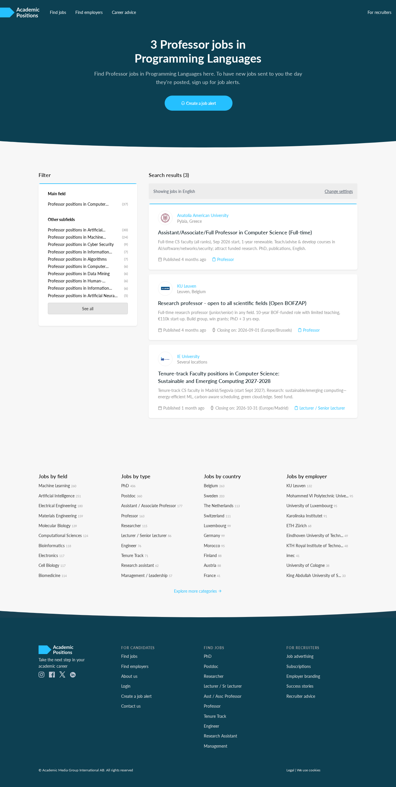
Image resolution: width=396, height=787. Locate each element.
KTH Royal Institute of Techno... (317, 545)
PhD (128, 485)
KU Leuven (186, 286)
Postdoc (131, 496)
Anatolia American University (202, 215)
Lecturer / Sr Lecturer (223, 686)
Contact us (131, 706)
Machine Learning (57, 485)
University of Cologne (307, 565)
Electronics (51, 555)
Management (215, 746)
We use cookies (308, 770)
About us (129, 676)
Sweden (214, 496)
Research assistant (140, 565)
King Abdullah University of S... (316, 575)
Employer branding (303, 676)
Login (125, 686)
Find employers (89, 12)
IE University (188, 356)
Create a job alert (201, 103)
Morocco (214, 545)
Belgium (199, 291)
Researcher (134, 525)
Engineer (131, 545)
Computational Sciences (63, 535)
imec (292, 555)
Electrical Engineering (61, 505)
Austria (212, 565)
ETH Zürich (298, 525)
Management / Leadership (146, 575)
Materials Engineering (61, 515)
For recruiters (379, 12)
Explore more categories (196, 591)
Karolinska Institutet (306, 515)
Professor (225, 259)
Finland (212, 555)
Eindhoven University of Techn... (317, 535)
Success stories (299, 686)
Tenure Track (134, 555)
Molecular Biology (58, 525)
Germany (214, 535)
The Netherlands (222, 505)
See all (87, 308)
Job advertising (299, 656)
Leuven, (184, 291)
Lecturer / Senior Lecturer (321, 408)
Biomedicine (53, 575)
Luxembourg (217, 525)
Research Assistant (220, 736)
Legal (290, 770)
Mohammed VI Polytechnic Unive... (319, 496)
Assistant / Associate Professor (151, 505)
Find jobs (58, 12)
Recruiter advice (300, 696)
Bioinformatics (55, 545)
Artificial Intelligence (60, 496)
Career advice (124, 12)
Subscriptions (298, 666)
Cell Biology (52, 565)
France (212, 575)
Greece (195, 221)
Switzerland (217, 515)
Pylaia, (183, 221)
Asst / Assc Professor (222, 696)
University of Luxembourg (311, 505)
